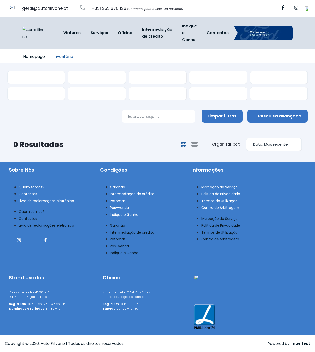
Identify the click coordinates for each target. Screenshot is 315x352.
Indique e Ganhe (189, 32)
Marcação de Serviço (219, 187)
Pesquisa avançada (279, 116)
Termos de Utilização (219, 200)
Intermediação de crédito (157, 33)
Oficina (125, 33)
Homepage (34, 56)
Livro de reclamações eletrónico (46, 200)
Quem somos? (31, 187)
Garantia (117, 187)
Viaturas (72, 33)
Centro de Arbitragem (220, 207)
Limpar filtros (222, 116)
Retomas (118, 200)
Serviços (99, 33)
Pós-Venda (119, 207)
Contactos (218, 33)
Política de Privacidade (220, 193)
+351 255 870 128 (137, 8)
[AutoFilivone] (34, 33)
